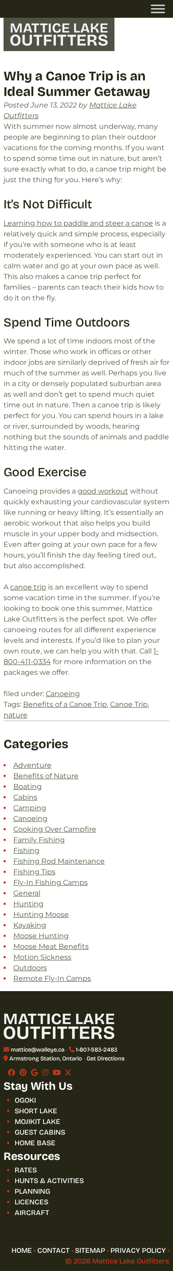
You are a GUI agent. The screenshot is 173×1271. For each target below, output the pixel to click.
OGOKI (25, 1100)
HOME (22, 1250)
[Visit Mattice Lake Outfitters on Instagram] (45, 1072)
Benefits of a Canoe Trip (65, 704)
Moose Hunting (41, 936)
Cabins (25, 797)
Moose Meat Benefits (51, 946)
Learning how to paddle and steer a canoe (78, 223)
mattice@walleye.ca (37, 1049)
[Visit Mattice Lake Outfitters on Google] (34, 1072)
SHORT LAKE (36, 1111)
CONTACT (53, 1250)
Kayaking (29, 925)
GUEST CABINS (40, 1132)
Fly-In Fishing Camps (50, 882)
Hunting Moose (41, 914)
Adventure (32, 765)
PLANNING (32, 1191)
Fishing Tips (34, 872)
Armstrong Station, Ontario (45, 1058)
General (26, 893)
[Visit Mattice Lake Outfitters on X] (68, 1072)
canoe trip (28, 587)
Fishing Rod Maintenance (59, 861)
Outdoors (30, 968)
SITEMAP (90, 1250)
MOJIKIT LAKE (37, 1121)
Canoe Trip (129, 704)
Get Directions (105, 1058)
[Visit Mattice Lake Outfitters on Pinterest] (23, 1072)
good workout (103, 491)
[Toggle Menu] (158, 8)
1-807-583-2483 (97, 1049)
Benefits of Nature (46, 776)
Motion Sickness (42, 957)
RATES (26, 1170)
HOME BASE (35, 1143)
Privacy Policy (138, 1250)
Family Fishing (39, 840)
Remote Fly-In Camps (52, 978)
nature (16, 715)
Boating (27, 786)
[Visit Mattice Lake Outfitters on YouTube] (57, 1072)
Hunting (28, 904)
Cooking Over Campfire (54, 829)
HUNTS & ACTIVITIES (49, 1180)
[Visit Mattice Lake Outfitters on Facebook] (11, 1072)
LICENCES (31, 1202)
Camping (29, 808)
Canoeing (63, 693)
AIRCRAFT (32, 1212)
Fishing (26, 850)
